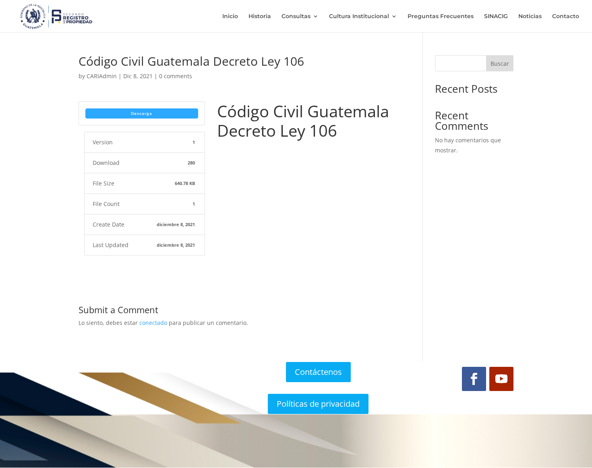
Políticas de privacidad (318, 403)
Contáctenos (318, 371)
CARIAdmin (102, 76)
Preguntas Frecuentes (441, 16)
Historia (259, 16)
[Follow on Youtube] (501, 379)
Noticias (530, 16)
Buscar (500, 63)
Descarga (141, 113)
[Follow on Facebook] (474, 379)
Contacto (565, 16)
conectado (153, 323)
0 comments (175, 76)
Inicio (230, 16)
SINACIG (496, 16)
